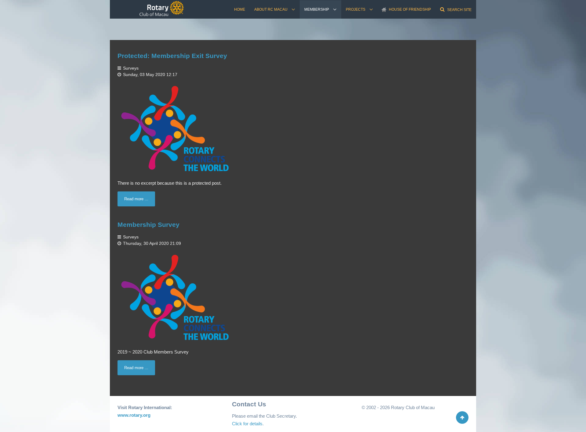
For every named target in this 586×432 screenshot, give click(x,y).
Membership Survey (148, 224)
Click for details (247, 423)
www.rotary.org (134, 415)
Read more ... (136, 199)
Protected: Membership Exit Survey (172, 55)
